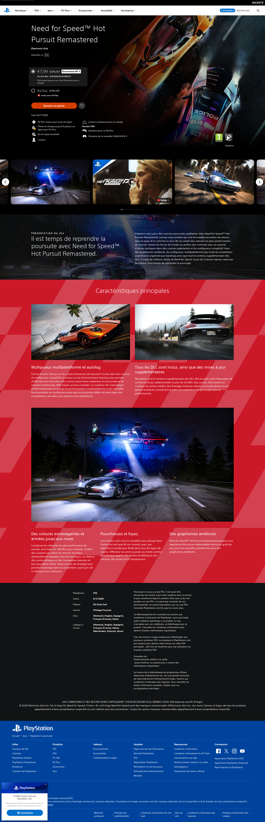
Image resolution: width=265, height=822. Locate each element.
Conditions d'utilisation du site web (156, 814)
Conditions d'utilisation (185, 749)
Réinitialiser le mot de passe (148, 766)
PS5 (37, 10)
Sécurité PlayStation (144, 753)
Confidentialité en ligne (105, 757)
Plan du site (178, 814)
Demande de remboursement (148, 771)
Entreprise (17, 766)
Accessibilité (99, 753)
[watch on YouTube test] (163, 200)
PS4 (54, 753)
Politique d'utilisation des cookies (235, 814)
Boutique (20, 10)
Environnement (100, 749)
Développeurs (181, 766)
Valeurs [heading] (97, 744)
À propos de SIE (20, 749)
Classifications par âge (185, 757)
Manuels (138, 775)
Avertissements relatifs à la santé (150, 659)
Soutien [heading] (138, 744)
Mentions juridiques (99, 814)
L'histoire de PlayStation (24, 771)
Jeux (50, 10)
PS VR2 (56, 757)
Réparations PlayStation (146, 762)
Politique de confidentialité (121, 814)
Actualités (106, 10)
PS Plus (65, 10)
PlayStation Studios (22, 757)
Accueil (15, 735)
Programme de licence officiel (189, 771)
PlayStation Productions (24, 762)
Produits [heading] (58, 744)
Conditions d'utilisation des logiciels (201, 814)
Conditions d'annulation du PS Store (192, 753)
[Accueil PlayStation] (7, 10)
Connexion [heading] (221, 744)
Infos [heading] (15, 744)
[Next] (259, 182)
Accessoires (85, 10)
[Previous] (5, 182)
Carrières (16, 753)
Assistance (127, 10)
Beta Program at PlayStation (229, 767)
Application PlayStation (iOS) (229, 758)
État (136, 757)
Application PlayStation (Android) (231, 762)
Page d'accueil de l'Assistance (149, 749)
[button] (132, 182)
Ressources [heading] (180, 744)
